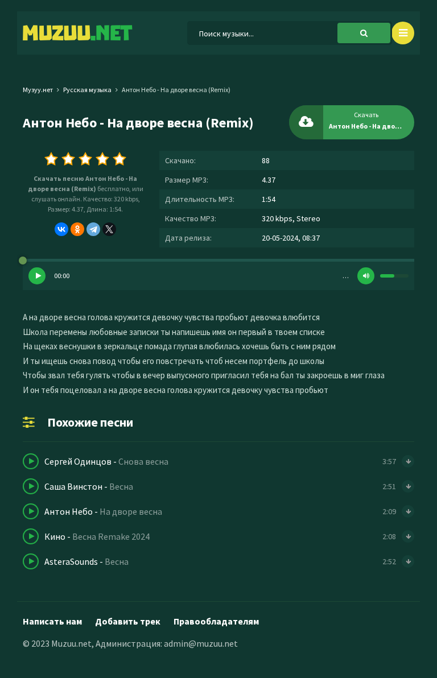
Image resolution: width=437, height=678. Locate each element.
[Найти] (363, 33)
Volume (365, 275)
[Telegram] (93, 229)
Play (37, 275)
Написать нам (52, 621)
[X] (109, 229)
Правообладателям (216, 621)
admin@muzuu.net (201, 643)
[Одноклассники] (77, 229)
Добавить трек (127, 621)
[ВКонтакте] (61, 229)
